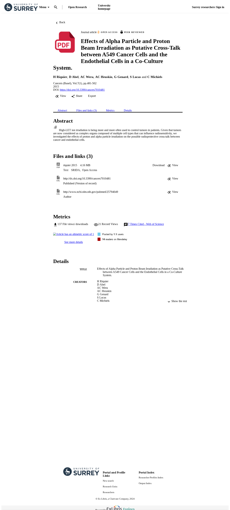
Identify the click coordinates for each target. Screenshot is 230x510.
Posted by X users (113, 234)
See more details (73, 242)
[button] (158, 165)
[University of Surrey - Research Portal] (21, 7)
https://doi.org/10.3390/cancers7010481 (82, 89)
